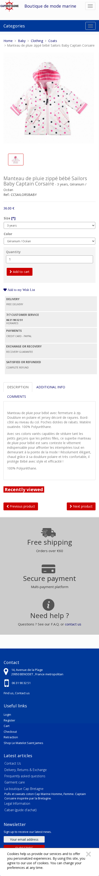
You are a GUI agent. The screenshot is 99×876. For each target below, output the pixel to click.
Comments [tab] (16, 396)
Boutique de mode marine (50, 6)
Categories (14, 26)
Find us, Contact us (17, 693)
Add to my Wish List (21, 289)
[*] (13, 218)
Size (9, 218)
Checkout (10, 732)
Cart (6, 726)
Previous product (22, 506)
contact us (73, 624)
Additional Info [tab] (50, 387)
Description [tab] (18, 387)
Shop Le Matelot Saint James (23, 743)
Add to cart (20, 271)
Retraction (11, 737)
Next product (82, 506)
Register (9, 720)
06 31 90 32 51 (21, 683)
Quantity (13, 252)
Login (7, 714)
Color (8, 234)
